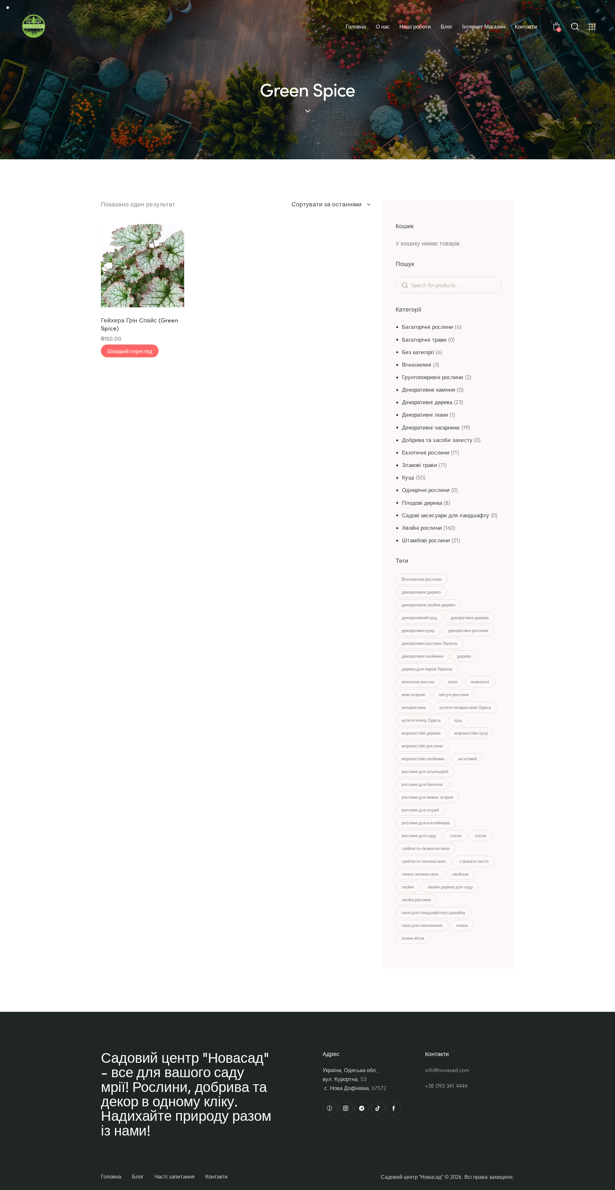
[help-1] (330, 1108)
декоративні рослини (468, 630)
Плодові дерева (422, 502)
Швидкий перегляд (129, 350)
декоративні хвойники (422, 656)
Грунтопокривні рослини (432, 377)
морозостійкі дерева (421, 733)
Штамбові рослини (426, 540)
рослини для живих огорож (427, 797)
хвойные (460, 874)
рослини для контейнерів (426, 823)
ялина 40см (413, 938)
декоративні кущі (418, 630)
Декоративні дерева (427, 402)
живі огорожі (413, 694)
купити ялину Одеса (421, 720)
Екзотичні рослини (425, 452)
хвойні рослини (416, 900)
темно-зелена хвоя (420, 874)
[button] (114, 265)
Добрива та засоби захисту (437, 440)
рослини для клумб (420, 810)
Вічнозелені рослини (421, 579)
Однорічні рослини (426, 490)
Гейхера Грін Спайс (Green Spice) (139, 324)
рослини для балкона (422, 784)
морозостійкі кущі (471, 733)
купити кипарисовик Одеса (465, 707)
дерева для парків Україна (427, 669)
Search (415, 285)
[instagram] (346, 1108)
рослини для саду (419, 835)
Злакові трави (419, 465)
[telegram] (362, 1108)
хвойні (408, 887)
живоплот (480, 682)
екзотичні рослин (418, 682)
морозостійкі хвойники (423, 758)
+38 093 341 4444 (446, 1085)
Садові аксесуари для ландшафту (445, 515)
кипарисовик (414, 707)
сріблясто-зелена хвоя (424, 861)
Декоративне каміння (428, 389)
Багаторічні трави (424, 339)
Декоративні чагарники (431, 427)
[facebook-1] (394, 1108)
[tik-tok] (378, 1108)
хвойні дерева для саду (450, 887)
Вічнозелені (416, 364)
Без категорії (418, 352)
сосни (480, 835)
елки (452, 682)
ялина (462, 925)
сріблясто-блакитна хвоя (425, 848)
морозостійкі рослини (422, 746)
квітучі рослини (454, 694)
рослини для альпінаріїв (425, 771)
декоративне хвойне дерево (428, 605)
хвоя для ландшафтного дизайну (433, 912)
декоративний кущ (419, 617)
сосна (455, 835)
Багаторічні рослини (427, 326)
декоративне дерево (421, 592)
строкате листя (473, 861)
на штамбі (467, 758)
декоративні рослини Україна (429, 643)
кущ (458, 720)
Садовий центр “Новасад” (412, 1176)
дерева (464, 656)
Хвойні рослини (422, 527)
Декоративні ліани (425, 414)
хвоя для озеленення (422, 925)
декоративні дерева (469, 617)
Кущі (408, 477)
